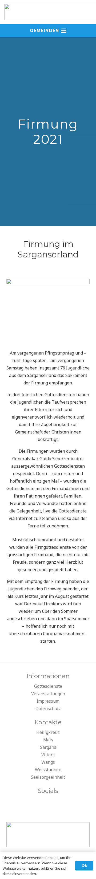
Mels (48, 740)
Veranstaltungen (48, 694)
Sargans (48, 747)
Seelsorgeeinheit (48, 777)
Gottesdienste (48, 686)
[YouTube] (48, 802)
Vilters (48, 755)
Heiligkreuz (48, 732)
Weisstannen (48, 770)
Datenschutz (48, 708)
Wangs (48, 762)
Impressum (48, 701)
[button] (48, 30)
